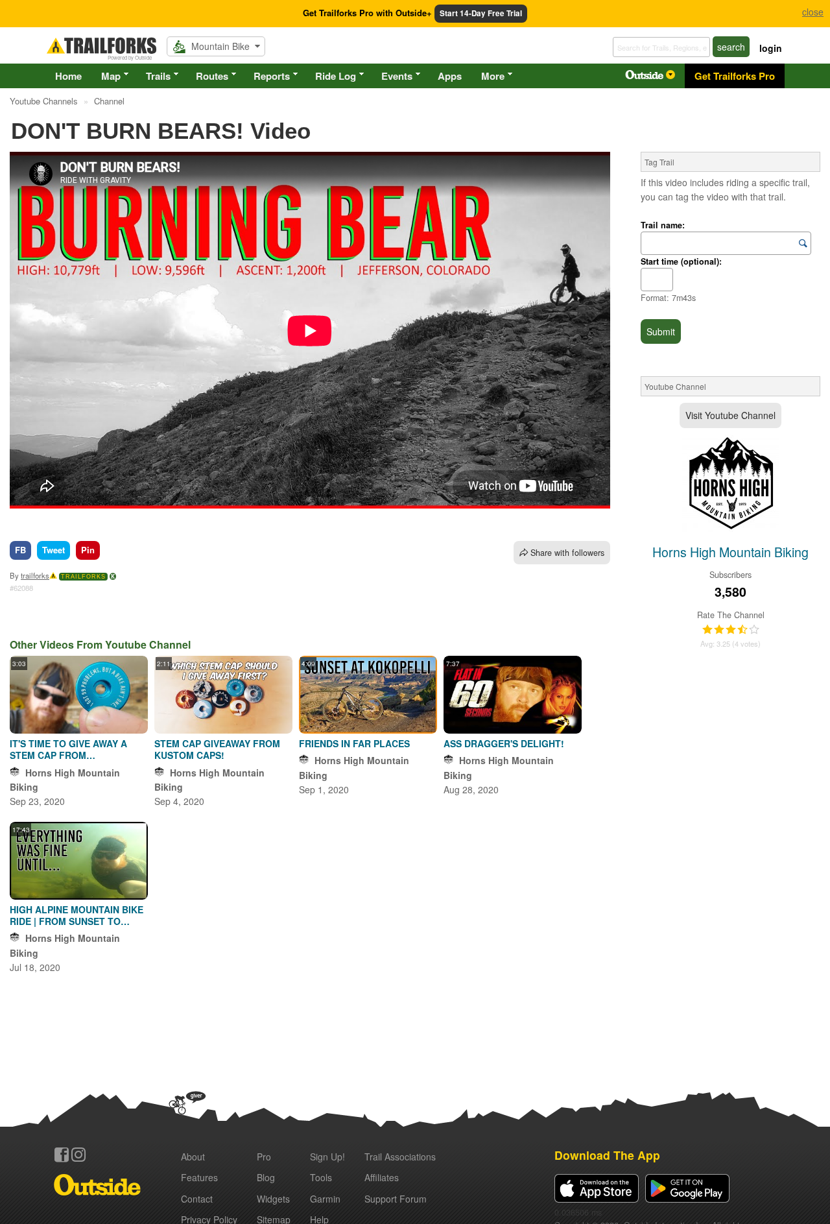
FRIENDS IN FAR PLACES (354, 743)
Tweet (53, 550)
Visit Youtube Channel (730, 415)
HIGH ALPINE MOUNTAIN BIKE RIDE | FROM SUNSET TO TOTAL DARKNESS (76, 915)
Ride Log (335, 76)
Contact (197, 1198)
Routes (212, 76)
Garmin (325, 1198)
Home (68, 76)
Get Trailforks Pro (734, 76)
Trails (158, 76)
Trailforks (83, 576)
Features (199, 1177)
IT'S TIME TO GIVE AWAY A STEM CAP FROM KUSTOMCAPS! (68, 749)
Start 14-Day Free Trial (481, 13)
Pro (264, 1156)
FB (20, 550)
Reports (272, 76)
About (193, 1156)
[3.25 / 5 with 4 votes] (730, 629)
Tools (321, 1177)
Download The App (607, 1155)
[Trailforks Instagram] (78, 1154)
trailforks (35, 575)
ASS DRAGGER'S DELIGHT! (504, 743)
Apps (450, 76)
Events (396, 76)
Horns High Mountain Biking (730, 551)
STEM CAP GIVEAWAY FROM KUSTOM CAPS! (217, 749)
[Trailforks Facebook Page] (61, 1154)
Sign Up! (327, 1156)
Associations (400, 1156)
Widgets (273, 1198)
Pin (88, 550)
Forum (395, 1198)
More (492, 76)
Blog (266, 1177)
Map (111, 76)
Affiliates (381, 1177)
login (770, 48)
